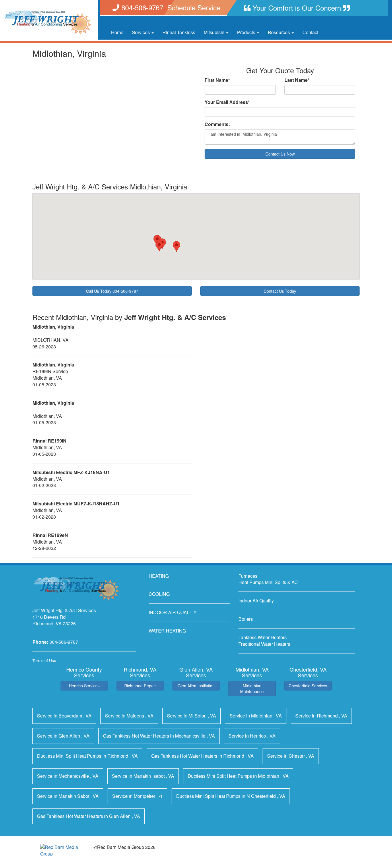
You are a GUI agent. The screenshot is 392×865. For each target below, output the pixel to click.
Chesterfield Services (308, 685)
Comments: (217, 124)
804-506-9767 (63, 642)
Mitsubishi (215, 32)
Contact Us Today (280, 291)
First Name (217, 80)
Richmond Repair (140, 685)
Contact (310, 32)
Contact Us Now (280, 154)
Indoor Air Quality (256, 600)
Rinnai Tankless (178, 32)
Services (141, 32)
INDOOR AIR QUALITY (173, 612)
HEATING (159, 576)
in (64, 715)
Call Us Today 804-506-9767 (112, 291)
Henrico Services (84, 685)
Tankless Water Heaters (262, 637)
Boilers (245, 619)
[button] (176, 246)
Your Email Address (227, 102)
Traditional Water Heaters (264, 644)
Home (117, 32)
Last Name (296, 80)
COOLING (159, 594)
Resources (279, 32)
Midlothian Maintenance (252, 688)
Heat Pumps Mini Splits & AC (268, 582)
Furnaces (247, 576)
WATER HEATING (167, 630)
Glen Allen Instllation (196, 685)
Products (246, 32)
